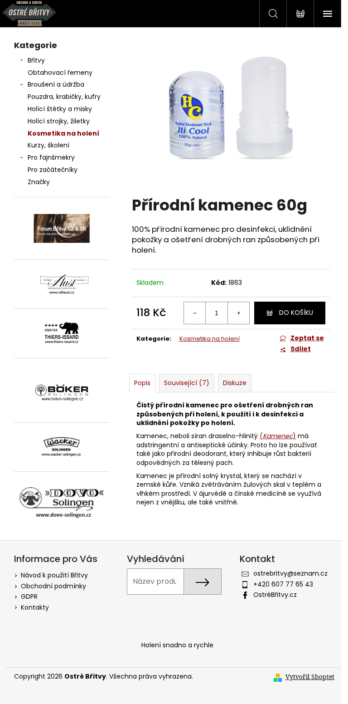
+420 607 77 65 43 (283, 584)
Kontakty (35, 607)
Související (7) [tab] (186, 382)
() (278, 435)
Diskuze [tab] (234, 382)
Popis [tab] (142, 382)
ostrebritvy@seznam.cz (290, 573)
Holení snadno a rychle (177, 645)
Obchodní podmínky (53, 586)
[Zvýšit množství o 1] (238, 313)
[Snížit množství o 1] (195, 313)
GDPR (29, 596)
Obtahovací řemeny (60, 72)
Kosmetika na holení (63, 133)
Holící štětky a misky (60, 108)
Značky (39, 181)
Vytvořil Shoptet (309, 676)
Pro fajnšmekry (51, 157)
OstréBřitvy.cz (275, 594)
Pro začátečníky (52, 169)
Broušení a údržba (56, 84)
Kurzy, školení (48, 145)
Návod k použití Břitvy (54, 575)
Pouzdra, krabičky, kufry (64, 96)
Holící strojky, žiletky (59, 121)
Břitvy (36, 60)
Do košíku (296, 312)
